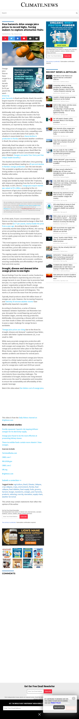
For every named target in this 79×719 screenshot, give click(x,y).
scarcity (20, 494)
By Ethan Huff (64, 114)
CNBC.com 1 (6, 457)
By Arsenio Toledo (65, 165)
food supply (24, 489)
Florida (31, 487)
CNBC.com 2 (6, 465)
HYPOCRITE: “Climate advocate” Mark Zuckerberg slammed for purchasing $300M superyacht (63, 257)
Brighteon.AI (7, 208)
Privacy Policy (56, 703)
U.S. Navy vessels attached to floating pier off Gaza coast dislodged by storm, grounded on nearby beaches (64, 172)
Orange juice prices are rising (14, 330)
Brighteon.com (7, 474)
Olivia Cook (18, 34)
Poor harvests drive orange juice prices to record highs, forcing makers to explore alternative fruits (64, 131)
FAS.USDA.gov (7, 461)
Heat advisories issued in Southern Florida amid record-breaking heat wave (64, 276)
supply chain (37, 494)
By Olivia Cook (64, 136)
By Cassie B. (64, 124)
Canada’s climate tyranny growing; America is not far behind (64, 98)
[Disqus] (23, 602)
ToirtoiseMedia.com (9, 453)
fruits (32, 489)
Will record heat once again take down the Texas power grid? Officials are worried (64, 229)
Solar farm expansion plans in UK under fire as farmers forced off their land (64, 142)
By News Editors (65, 81)
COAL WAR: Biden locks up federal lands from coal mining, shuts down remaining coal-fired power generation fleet (65, 184)
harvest (5, 492)
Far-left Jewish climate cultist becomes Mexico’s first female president (63, 120)
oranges (27, 492)
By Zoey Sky (64, 200)
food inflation (14, 489)
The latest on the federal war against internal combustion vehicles (63, 77)
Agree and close (59, 707)
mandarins (19, 492)
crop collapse (7, 487)
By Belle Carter (65, 93)
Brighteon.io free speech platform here (30, 205)
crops (15, 487)
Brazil (25, 484)
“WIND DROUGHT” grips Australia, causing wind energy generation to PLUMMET (64, 161)
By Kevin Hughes (65, 177)
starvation (28, 494)
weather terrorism (9, 497)
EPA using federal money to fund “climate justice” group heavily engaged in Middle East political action (64, 207)
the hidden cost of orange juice (32, 388)
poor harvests (36, 492)
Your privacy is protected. (9, 522)
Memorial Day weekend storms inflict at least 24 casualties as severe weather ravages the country (63, 195)
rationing (13, 494)
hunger (11, 492)
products (5, 494)
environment (23, 487)
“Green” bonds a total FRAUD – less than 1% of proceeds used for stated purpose (65, 239)
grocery (38, 489)
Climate (31, 484)
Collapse (38, 484)
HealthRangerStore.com (28, 208)
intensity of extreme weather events (19, 302)
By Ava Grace (64, 251)
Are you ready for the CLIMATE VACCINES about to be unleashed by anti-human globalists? (64, 151)
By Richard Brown (65, 271)
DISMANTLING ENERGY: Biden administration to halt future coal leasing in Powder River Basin (64, 267)
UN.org (4, 470)
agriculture (18, 484)
